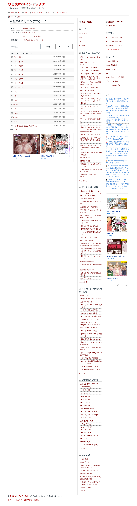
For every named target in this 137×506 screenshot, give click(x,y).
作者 (49, 12)
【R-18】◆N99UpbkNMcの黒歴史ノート (91, 335)
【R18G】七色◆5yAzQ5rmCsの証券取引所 (91, 354)
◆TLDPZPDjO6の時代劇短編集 (90, 316)
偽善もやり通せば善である (89, 226)
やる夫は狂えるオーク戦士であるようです (90, 222)
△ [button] (68, 47)
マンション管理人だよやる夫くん (90, 120)
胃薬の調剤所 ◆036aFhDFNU (90, 339)
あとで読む (87, 21)
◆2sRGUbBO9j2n (86, 387)
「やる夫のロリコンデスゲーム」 (26, 126)
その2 (15, 121)
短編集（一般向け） (87, 487)
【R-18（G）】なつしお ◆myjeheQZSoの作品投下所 (90, 323)
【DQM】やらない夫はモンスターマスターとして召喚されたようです (91, 113)
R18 (80, 41)
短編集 (82, 490)
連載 (26, 12)
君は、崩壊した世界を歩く (89, 87)
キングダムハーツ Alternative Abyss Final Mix (90, 94)
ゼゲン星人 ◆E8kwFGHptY (89, 415)
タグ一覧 (82, 45)
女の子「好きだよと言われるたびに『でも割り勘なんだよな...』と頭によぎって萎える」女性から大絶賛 (117, 119)
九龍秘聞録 (84, 459)
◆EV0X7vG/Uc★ (86, 402)
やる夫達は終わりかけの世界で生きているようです (90, 216)
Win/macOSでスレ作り (114, 45)
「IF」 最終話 (18, 57)
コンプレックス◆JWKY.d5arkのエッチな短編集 (91, 362)
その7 (15, 100)
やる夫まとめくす (28, 32)
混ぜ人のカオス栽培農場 (88, 328)
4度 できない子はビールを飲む (91, 74)
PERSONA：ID (85, 158)
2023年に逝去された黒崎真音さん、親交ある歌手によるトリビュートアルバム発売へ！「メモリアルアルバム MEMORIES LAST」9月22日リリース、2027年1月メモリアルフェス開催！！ (117, 171)
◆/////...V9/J (84, 439)
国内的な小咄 (84, 295)
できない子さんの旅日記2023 (90, 71)
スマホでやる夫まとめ (114, 37)
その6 (15, 104)
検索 (48, 47)
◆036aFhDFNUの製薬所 (88, 313)
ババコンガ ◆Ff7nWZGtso (89, 435)
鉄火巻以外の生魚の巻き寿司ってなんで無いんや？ (117, 162)
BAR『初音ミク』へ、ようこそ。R (90, 63)
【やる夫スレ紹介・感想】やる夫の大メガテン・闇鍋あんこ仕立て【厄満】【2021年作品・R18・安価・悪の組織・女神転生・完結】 (117, 153)
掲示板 (64, 12)
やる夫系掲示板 (111, 65)
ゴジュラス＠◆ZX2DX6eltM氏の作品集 (91, 306)
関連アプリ (28, 500)
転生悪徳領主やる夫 (87, 261)
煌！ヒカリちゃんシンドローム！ (90, 107)
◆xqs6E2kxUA (85, 405)
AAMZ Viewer (111, 69)
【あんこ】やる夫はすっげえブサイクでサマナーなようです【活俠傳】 (90, 101)
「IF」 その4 (18, 79)
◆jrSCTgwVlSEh (85, 396)
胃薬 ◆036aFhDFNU (87, 409)
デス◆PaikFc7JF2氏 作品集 (89, 366)
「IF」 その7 (18, 66)
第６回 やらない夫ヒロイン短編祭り (90, 349)
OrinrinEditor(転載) (113, 85)
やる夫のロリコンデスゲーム (32, 40)
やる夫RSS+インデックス (26, 4)
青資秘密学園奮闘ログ (87, 199)
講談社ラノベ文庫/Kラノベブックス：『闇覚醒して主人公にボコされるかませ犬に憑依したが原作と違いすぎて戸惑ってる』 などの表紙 (117, 129)
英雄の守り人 (84, 462)
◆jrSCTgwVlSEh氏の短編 (88, 331)
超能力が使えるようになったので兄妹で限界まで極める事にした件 (90, 140)
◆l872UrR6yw (85, 442)
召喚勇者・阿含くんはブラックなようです (90, 211)
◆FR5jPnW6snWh (86, 424)
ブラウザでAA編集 (112, 49)
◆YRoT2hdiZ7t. (85, 399)
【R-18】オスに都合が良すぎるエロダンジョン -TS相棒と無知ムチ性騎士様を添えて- (91, 129)
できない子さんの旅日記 (88, 68)
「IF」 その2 (18, 87)
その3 (15, 117)
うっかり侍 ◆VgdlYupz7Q (89, 445)
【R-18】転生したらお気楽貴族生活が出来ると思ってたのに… (90, 244)
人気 (56, 12)
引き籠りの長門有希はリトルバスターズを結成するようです (90, 78)
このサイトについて (15, 500)
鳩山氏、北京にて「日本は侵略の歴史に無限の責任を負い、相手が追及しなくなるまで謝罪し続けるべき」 (117, 109)
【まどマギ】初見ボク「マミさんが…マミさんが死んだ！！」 (117, 138)
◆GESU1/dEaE (85, 393)
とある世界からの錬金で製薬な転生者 (90, 274)
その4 (15, 113)
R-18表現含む (37, 36)
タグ (33, 12)
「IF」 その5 (18, 74)
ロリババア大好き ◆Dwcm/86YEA (86, 428)
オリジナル (26, 36)
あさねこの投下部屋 (87, 302)
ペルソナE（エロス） (87, 240)
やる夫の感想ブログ (113, 61)
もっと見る (83, 181)
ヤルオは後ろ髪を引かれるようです (90, 233)
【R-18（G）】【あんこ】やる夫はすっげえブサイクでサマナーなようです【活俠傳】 (90, 193)
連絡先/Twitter (115, 21)
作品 (19, 12)
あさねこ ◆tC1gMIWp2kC (89, 384)
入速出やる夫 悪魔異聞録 (89, 207)
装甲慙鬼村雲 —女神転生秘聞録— (91, 266)
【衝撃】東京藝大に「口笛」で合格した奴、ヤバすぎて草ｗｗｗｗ (117, 101)
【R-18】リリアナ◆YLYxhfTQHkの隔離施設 (91, 343)
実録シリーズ (84, 124)
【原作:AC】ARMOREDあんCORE (89, 176)
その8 (15, 96)
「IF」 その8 (18, 61)
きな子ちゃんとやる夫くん (89, 471)
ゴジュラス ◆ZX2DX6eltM (89, 412)
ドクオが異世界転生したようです (90, 203)
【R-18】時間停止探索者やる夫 (90, 229)
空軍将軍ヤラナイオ (87, 270)
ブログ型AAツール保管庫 (115, 77)
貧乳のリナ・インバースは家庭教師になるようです (90, 83)
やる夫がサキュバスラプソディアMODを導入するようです (90, 483)
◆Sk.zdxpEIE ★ (85, 432)
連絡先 (36, 500)
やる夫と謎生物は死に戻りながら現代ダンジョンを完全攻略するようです (90, 251)
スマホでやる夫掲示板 (114, 41)
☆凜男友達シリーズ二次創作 (90, 319)
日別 (12, 12)
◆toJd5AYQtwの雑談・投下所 (90, 299)
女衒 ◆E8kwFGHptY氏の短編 (90, 369)
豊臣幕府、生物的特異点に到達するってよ (90, 165)
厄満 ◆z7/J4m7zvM (87, 421)
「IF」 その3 (18, 83)
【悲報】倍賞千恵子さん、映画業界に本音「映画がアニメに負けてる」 (117, 144)
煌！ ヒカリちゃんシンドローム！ (90, 58)
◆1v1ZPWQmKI (85, 418)
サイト (41, 12)
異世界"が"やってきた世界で (90, 135)
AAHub (108, 73)
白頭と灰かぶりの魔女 (87, 90)
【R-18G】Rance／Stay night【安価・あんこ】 (90, 466)
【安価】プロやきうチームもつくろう (90, 257)
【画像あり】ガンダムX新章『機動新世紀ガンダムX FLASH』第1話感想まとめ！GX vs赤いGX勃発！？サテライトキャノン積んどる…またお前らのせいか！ (117, 184)
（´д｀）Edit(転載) (112, 81)
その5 (15, 109)
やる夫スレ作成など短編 (88, 237)
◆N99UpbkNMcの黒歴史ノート (91, 310)
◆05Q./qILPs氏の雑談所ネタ (90, 358)
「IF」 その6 (18, 70)
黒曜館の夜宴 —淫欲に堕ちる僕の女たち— (91, 154)
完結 (80, 37)
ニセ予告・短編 (85, 278)
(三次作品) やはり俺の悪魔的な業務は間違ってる (90, 478)
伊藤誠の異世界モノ (87, 474)
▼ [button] (59, 47)
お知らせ (112, 25)
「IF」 (15, 91)
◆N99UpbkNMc (28, 28)
